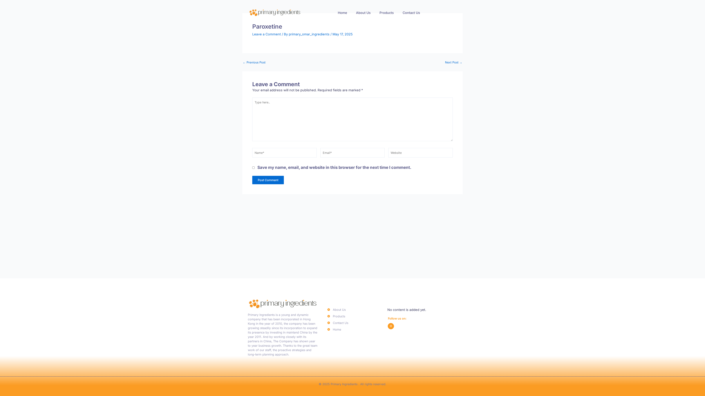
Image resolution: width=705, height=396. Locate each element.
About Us (363, 13)
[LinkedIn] (391, 326)
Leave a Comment (266, 34)
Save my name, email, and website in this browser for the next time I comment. (334, 167)
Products (386, 13)
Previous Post (254, 62)
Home (342, 13)
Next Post (453, 62)
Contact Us (411, 13)
